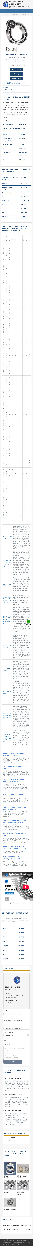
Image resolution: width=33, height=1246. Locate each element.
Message (7, 1044)
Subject (6, 1025)
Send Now (13, 1061)
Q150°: (5, 135)
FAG (4, 941)
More (15, 1146)
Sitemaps (23, 1240)
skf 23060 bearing (7, 692)
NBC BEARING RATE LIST (16, 65)
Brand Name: (7, 121)
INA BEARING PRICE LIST (15, 1111)
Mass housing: (7, 145)
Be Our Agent (16, 78)
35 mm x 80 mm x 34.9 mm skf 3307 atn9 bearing (7, 738)
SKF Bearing (15, 15)
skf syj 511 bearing (7, 585)
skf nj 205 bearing (7, 670)
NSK (4, 928)
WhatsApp (16, 74)
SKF (4, 933)
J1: (3, 160)
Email (6, 1011)
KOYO (5, 950)
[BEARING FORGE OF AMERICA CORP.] (5, 4)
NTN (4, 937)
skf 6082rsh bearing (7, 646)
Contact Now (16, 70)
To (5, 1018)
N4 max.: (5, 217)
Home (3, 15)
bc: (4, 148)
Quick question (9, 1032)
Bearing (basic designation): (7, 140)
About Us (4, 1240)
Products (8, 15)
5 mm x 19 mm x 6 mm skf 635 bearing (7, 563)
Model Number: (8, 125)
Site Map (17, 1240)
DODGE (5, 959)
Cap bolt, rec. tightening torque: (11, 130)
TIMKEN (5, 946)
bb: (3, 213)
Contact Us (11, 1240)
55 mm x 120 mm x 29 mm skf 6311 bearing (7, 599)
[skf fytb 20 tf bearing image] (16, 32)
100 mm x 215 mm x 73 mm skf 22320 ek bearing (7, 619)
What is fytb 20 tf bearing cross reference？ (16, 61)
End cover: (6, 152)
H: (3, 156)
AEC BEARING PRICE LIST (15, 1095)
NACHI (5, 955)
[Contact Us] (28, 623)
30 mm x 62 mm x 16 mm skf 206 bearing (7, 716)
